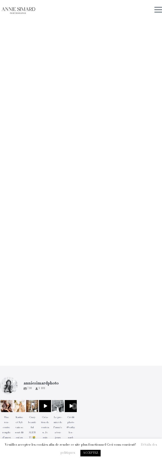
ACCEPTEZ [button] (90, 453)
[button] (3, 406)
